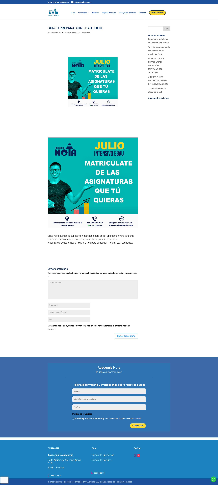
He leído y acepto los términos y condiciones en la (108, 418)
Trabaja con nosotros (127, 13)
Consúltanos (157, 13)
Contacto (142, 13)
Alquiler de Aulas (109, 13)
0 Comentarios (84, 33)
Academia (54, 33)
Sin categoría (73, 33)
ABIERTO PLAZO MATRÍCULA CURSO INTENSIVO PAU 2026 (158, 80)
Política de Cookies (101, 460)
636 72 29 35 (64, 2)
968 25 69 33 (54, 2)
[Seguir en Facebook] (135, 455)
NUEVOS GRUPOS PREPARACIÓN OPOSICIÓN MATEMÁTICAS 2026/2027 (156, 65)
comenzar (138, 425)
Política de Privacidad (102, 455)
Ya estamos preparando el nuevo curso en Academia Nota (159, 50)
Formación (82, 13)
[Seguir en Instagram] (138, 455)
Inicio (73, 13)
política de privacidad (131, 418)
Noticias (95, 13)
